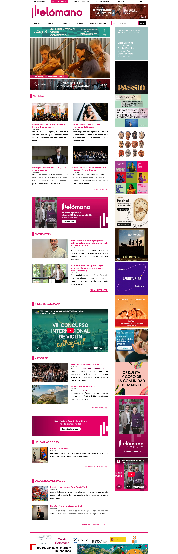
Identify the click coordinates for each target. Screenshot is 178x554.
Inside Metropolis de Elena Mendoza (87, 364)
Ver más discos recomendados (93, 524)
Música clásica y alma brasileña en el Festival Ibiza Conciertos (48, 125)
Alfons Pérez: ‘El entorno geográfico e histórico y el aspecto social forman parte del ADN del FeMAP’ (89, 243)
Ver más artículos (99, 408)
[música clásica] (131, 345)
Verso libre (84, 390)
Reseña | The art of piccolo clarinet (66, 506)
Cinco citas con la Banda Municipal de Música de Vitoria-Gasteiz (89, 168)
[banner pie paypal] (89, 549)
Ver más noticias (100, 190)
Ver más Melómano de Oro (95, 467)
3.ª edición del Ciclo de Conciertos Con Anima (49, 76)
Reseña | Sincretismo (59, 448)
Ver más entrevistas (98, 290)
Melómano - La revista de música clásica (57, 11)
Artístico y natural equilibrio (83, 386)
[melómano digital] (131, 43)
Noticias (38, 95)
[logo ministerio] (118, 539)
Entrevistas (43, 234)
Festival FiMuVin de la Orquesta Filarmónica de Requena (86, 125)
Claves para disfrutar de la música (92, 368)
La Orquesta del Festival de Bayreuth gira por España (49, 168)
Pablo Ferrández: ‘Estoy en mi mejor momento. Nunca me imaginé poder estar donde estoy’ (87, 268)
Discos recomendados (50, 480)
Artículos (41, 358)
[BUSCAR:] (125, 23)
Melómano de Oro (47, 442)
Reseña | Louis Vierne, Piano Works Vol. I (68, 487)
